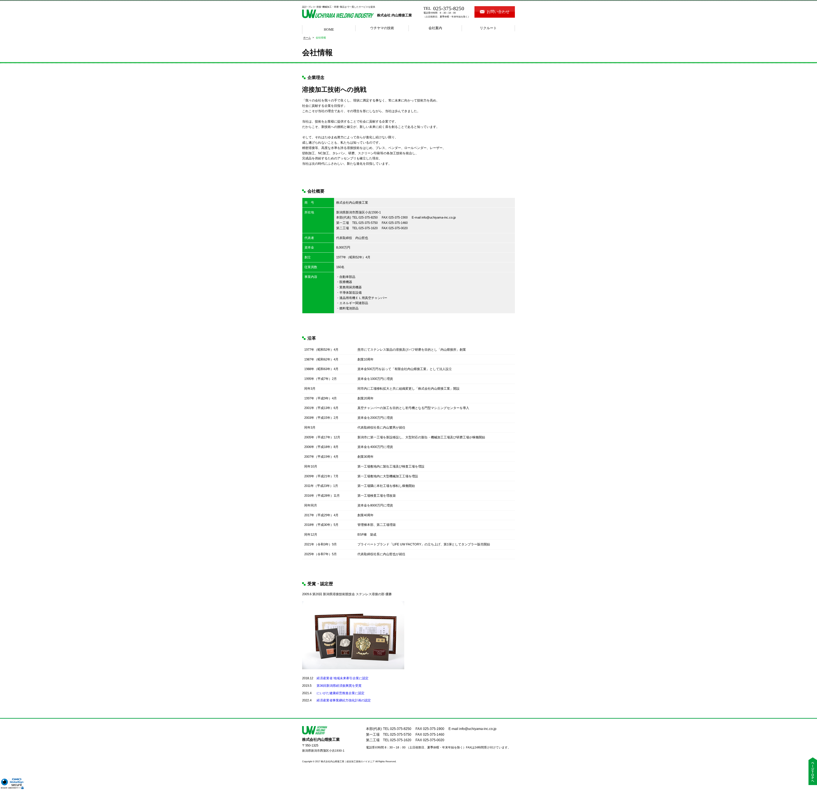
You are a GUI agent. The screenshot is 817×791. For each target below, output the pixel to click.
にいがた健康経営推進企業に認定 (340, 693)
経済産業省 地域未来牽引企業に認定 (343, 678)
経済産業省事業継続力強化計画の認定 (344, 700)
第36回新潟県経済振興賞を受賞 (339, 685)
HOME (329, 29)
